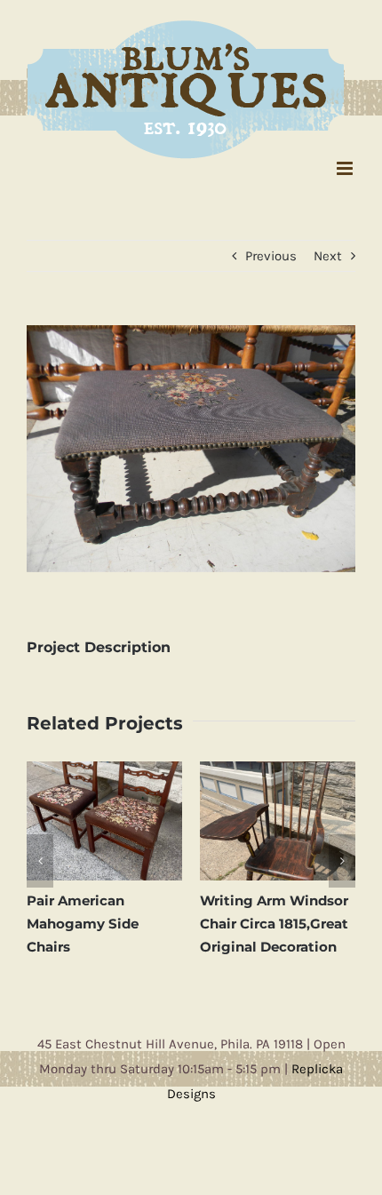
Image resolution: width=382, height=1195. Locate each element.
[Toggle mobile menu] (346, 164)
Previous (271, 251)
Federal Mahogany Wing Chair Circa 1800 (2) (292, 919)
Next (328, 251)
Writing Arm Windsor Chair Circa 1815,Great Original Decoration (117, 919)
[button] (40, 855)
